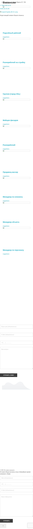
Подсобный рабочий (12, 33)
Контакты (3, 427)
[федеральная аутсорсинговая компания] (9, 12)
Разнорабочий (9, 145)
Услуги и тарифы (5, 417)
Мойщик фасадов (10, 120)
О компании (3, 420)
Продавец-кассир (10, 172)
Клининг (2, 414)
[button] (16, 430)
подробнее (6, 37)
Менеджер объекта (11, 222)
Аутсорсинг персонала (6, 411)
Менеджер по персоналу (13, 250)
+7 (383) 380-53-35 (5, 5)
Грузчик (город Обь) (11, 94)
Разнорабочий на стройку (14, 62)
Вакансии (3, 423)
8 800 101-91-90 (4, 8)
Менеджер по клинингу (13, 197)
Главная (2, 407)
